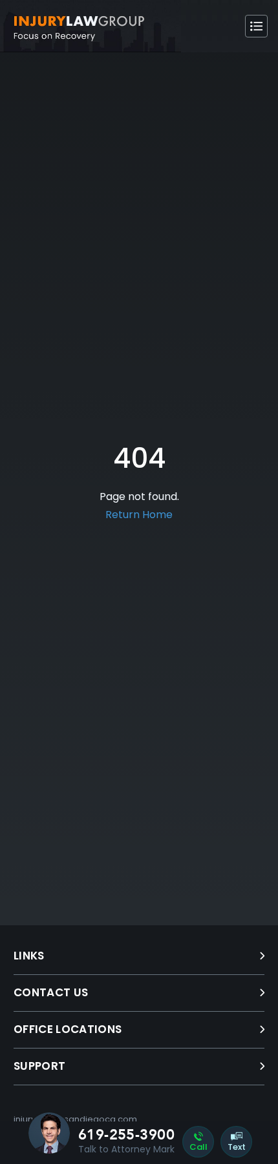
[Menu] (256, 26)
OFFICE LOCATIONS (68, 1029)
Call (198, 1147)
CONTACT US (51, 992)
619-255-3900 (126, 1135)
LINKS (29, 955)
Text (237, 1147)
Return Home (139, 514)
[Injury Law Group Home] (90, 26)
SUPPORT (39, 1066)
